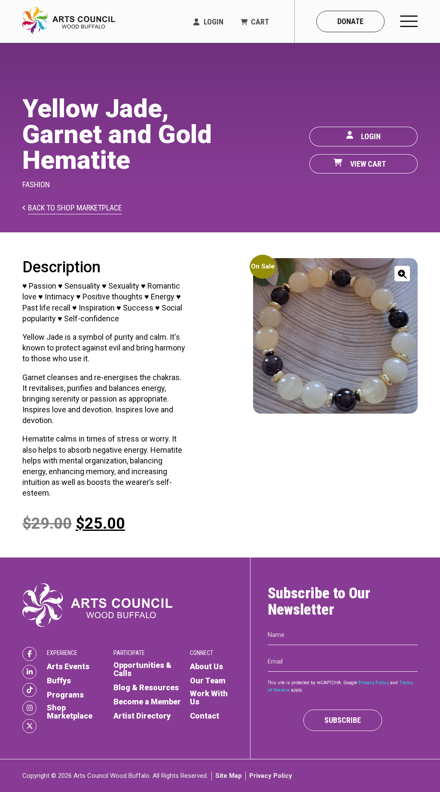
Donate (350, 21)
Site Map (228, 775)
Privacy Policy (373, 682)
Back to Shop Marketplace (75, 208)
